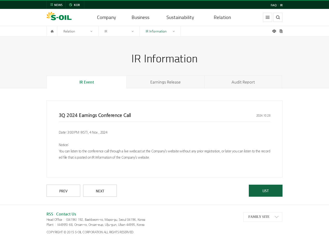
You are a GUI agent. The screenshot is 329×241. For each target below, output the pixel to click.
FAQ (273, 5)
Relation (222, 17)
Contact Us (66, 214)
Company (106, 17)
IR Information (156, 31)
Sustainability (180, 17)
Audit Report (243, 82)
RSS (49, 214)
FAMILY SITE (259, 217)
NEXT (100, 191)
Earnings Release (165, 82)
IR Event (86, 82)
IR (281, 5)
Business (140, 17)
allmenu (267, 17)
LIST (266, 191)
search (278, 17)
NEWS (58, 5)
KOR (77, 5)
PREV (63, 191)
